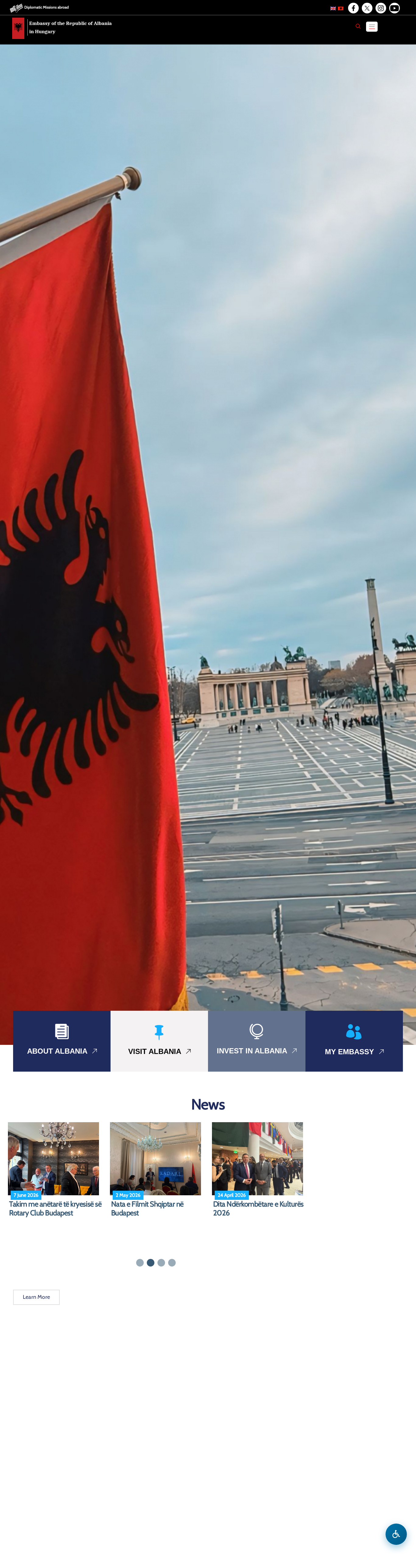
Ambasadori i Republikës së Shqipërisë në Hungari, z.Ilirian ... (259, 1208)
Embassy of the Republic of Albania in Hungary (70, 27)
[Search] (358, 26)
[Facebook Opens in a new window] (353, 8)
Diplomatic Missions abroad (46, 7)
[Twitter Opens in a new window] (367, 8)
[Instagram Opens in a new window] (380, 8)
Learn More (36, 1297)
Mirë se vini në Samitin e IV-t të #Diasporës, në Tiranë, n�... (156, 1208)
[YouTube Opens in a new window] (394, 8)
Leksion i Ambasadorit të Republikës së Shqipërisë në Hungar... (49, 1213)
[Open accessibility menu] (396, 1534)
